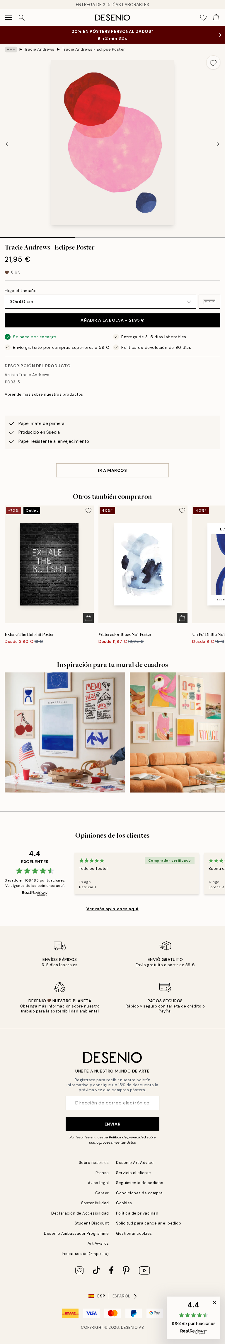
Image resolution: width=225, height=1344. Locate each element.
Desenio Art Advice (135, 1162)
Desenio (129, 1327)
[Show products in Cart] (216, 18)
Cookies (124, 1202)
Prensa (102, 1172)
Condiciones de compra (139, 1193)
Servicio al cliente (133, 1172)
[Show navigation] (8, 18)
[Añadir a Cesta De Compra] (88, 618)
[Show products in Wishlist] (203, 18)
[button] (209, 302)
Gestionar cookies (134, 1233)
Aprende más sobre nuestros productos (44, 394)
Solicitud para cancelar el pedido (148, 1223)
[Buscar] (21, 18)
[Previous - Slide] (7, 144)
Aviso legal (98, 1182)
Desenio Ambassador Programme (76, 1233)
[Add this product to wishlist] (213, 62)
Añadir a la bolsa (112, 320)
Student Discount (92, 1223)
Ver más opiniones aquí (112, 908)
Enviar (112, 1124)
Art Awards (98, 1243)
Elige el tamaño (21, 290)
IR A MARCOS (112, 470)
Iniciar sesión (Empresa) (85, 1253)
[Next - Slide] (218, 144)
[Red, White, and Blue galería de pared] (65, 732)
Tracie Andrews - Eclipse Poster (93, 49)
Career (102, 1193)
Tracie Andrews (39, 49)
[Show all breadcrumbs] (11, 49)
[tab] (37, 235)
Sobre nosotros (94, 1162)
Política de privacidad (127, 1137)
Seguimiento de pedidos (139, 1182)
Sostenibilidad (95, 1202)
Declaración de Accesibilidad (80, 1213)
